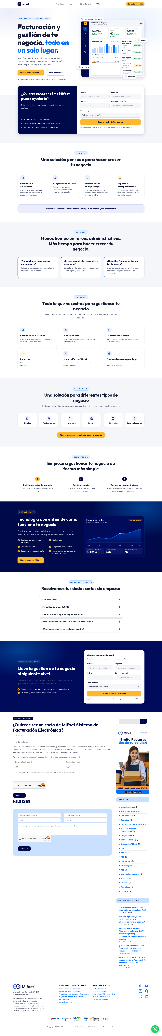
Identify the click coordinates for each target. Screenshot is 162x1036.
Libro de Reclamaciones (101, 997)
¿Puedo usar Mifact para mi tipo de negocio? (62, 614)
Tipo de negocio (86, 111)
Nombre (83, 92)
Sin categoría (126, 865)
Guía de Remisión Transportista (70, 991)
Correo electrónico (118, 101)
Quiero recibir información (110, 122)
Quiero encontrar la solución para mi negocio (81, 435)
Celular (83, 101)
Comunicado (126, 816)
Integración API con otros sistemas (71, 997)
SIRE (122, 870)
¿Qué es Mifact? (49, 599)
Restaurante (126, 861)
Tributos (124, 891)
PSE (122, 857)
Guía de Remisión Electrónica (69, 989)
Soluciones (72, 4)
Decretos (125, 820)
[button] (155, 1029)
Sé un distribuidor (65, 999)
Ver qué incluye (55, 72)
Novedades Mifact (129, 844)
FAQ (98, 4)
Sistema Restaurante (130, 874)
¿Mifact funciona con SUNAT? (55, 607)
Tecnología (125, 887)
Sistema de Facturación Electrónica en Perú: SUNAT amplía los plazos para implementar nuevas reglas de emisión (132, 933)
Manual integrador (65, 1002)
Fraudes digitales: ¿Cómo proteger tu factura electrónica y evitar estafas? (132, 919)
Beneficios (60, 4)
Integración (126, 835)
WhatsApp (105, 991)
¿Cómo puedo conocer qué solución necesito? (62, 629)
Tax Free (124, 883)
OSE (122, 848)
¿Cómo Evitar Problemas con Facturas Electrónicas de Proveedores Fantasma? (131, 948)
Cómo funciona (86, 4)
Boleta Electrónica (129, 811)
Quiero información (135, 4)
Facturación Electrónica (22, 718)
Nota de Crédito (128, 840)
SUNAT (124, 878)
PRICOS (124, 853)
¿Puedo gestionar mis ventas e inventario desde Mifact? (67, 621)
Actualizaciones (128, 807)
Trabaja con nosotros (100, 999)
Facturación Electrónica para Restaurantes (74, 994)
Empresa (114, 92)
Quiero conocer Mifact (30, 72)
